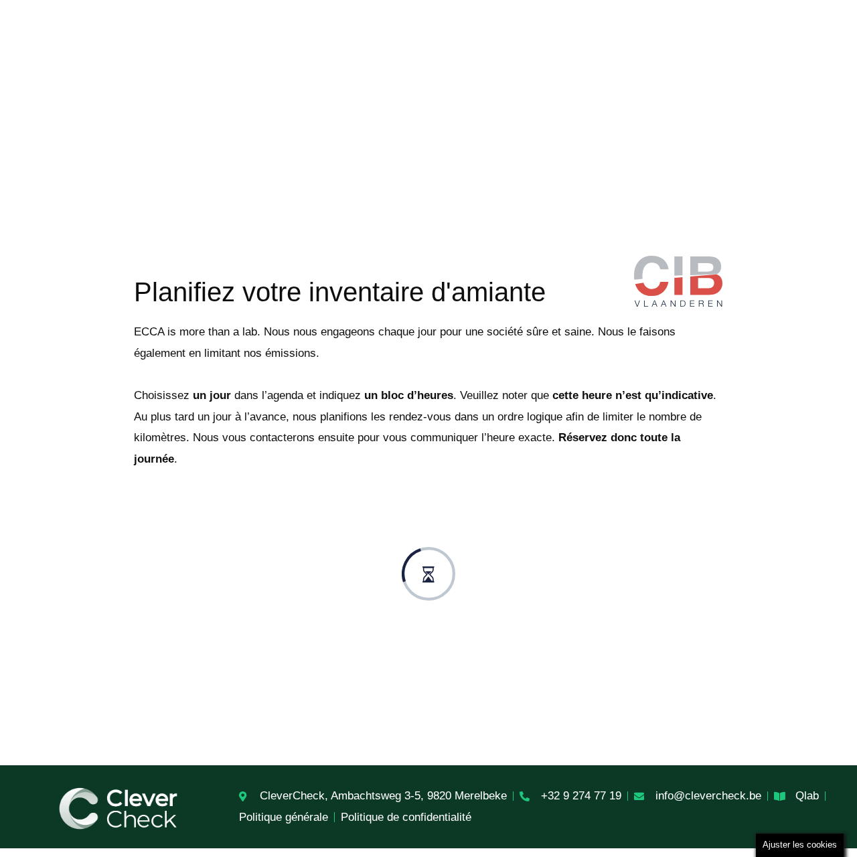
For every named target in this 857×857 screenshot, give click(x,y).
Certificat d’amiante (768, 28)
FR (799, 58)
